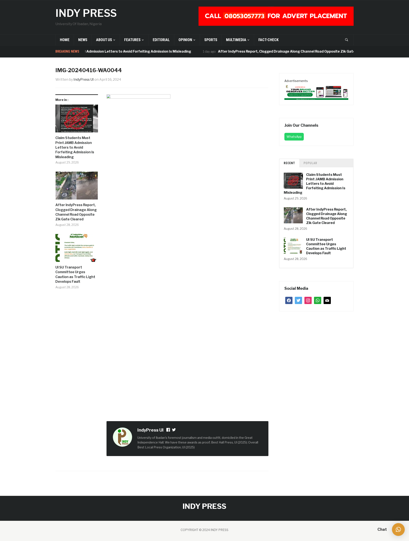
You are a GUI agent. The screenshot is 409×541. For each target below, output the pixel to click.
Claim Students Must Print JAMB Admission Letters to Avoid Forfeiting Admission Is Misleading (102, 51)
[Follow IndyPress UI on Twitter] (174, 430)
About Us (104, 39)
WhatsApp (294, 136)
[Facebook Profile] (168, 430)
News (82, 39)
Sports (210, 39)
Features (132, 39)
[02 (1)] (316, 91)
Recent (289, 163)
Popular (310, 163)
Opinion (185, 39)
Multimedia (236, 39)
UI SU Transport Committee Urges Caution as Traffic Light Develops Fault (75, 274)
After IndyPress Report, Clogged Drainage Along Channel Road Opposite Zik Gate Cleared (285, 51)
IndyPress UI (83, 79)
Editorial (161, 39)
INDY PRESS (86, 13)
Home (64, 39)
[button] (398, 529)
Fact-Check (268, 39)
